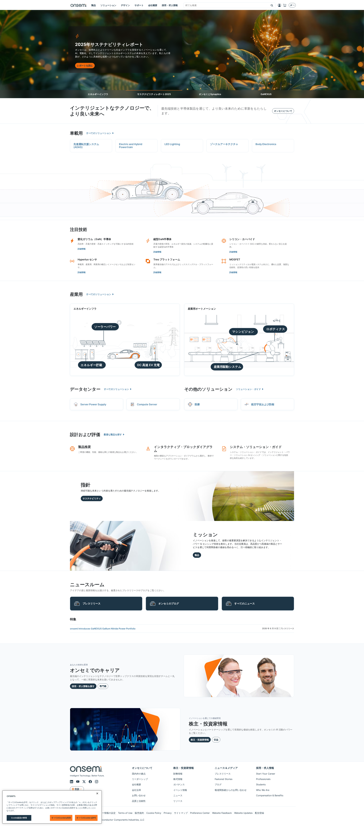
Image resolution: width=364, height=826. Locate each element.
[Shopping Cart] (286, 5)
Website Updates (243, 812)
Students (261, 784)
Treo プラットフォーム (166, 259)
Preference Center (200, 812)
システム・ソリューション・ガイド (256, 447)
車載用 (76, 133)
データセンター (85, 389)
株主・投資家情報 (200, 739)
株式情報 (177, 779)
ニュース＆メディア (226, 767)
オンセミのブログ (168, 603)
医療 (197, 404)
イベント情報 (180, 790)
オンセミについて (283, 111)
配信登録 (259, 812)
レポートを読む (85, 65)
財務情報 (177, 773)
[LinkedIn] (72, 781)
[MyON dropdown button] (280, 5)
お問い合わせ (139, 795)
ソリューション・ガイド (248, 389)
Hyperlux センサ (87, 259)
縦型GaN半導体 (162, 239)
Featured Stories (223, 779)
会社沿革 (136, 790)
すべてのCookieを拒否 (61, 818)
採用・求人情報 (265, 767)
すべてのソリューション (99, 133)
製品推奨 (84, 447)
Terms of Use (125, 812)
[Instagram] (96, 781)
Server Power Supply (93, 404)
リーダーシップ (140, 779)
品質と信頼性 (139, 801)
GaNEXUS (266, 94)
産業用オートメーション (202, 308)
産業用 (76, 294)
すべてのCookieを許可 (86, 818)
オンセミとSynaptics (210, 94)
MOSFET (234, 259)
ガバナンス (179, 784)
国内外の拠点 (139, 773)
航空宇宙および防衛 (262, 404)
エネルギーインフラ (98, 94)
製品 (197, 555)
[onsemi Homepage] (78, 5)
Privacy (168, 812)
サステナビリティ (92, 498)
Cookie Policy (153, 812)
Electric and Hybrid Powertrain (130, 146)
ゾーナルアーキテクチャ (224, 144)
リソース (177, 801)
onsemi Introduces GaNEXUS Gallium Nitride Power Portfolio (103, 628)
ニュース (177, 795)
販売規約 (139, 812)
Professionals (263, 779)
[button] (272, 5)
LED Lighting (172, 144)
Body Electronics (266, 144)
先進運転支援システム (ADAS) (86, 146)
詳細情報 (82, 249)
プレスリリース (92, 603)
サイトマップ (181, 812)
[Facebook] (91, 781)
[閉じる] (97, 793)
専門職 (103, 686)
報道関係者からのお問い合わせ (231, 790)
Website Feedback (222, 812)
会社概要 (136, 784)
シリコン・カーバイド (242, 239)
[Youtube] (78, 781)
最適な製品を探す (113, 434)
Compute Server (147, 404)
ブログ (218, 784)
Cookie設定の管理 (19, 818)
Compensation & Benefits (269, 795)
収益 (216, 739)
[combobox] (226, 5)
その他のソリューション (208, 389)
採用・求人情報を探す (83, 686)
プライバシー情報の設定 (103, 812)
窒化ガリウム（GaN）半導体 (94, 239)
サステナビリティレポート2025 (154, 94)
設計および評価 (85, 434)
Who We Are (262, 790)
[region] (52, 807)
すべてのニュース (244, 603)
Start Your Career (265, 773)
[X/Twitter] (84, 781)
